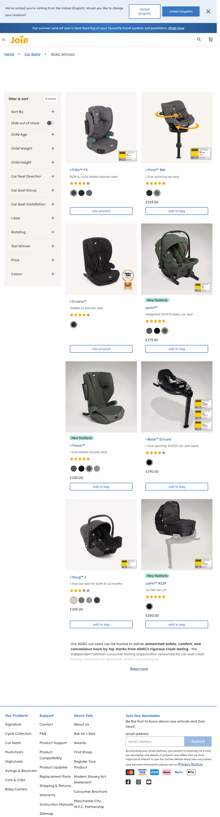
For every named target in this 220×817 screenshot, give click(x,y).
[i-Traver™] (101, 397)
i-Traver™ (77, 445)
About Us (81, 724)
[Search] (199, 39)
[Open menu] (3, 39)
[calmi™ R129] (176, 534)
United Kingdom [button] (181, 11)
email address (137, 734)
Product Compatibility (51, 755)
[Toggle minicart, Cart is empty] (209, 39)
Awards (80, 743)
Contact (46, 724)
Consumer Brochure (90, 791)
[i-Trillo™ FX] (101, 127)
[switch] (50, 123)
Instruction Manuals (56, 804)
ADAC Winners (63, 54)
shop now (176, 28)
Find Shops (83, 752)
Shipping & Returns (55, 786)
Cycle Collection (18, 733)
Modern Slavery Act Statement (90, 779)
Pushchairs (14, 752)
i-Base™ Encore (158, 439)
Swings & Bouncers (21, 770)
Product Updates (53, 767)
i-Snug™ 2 (78, 577)
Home (9, 54)
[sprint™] (176, 259)
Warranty (47, 795)
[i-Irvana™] (101, 259)
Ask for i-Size (84, 733)
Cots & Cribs (15, 780)
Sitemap (46, 813)
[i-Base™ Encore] (176, 397)
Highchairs (14, 761)
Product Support (53, 743)
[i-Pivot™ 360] (176, 127)
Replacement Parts (55, 776)
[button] (208, 11)
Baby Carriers (16, 789)
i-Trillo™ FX (79, 170)
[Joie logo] (20, 39)
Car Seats (32, 54)
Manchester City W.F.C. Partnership (89, 804)
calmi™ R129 (155, 583)
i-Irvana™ (78, 301)
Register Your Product (85, 764)
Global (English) (144, 11)
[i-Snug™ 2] (101, 534)
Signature (13, 724)
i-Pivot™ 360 (155, 170)
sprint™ (151, 307)
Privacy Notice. (190, 764)
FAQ (43, 733)
